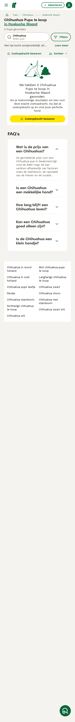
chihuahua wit (16, 315)
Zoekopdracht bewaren (26, 53)
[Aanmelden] (69, 5)
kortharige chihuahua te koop (20, 307)
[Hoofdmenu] (6, 5)
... (37, 15)
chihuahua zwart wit (52, 309)
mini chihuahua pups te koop (52, 269)
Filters (63, 37)
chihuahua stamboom (20, 299)
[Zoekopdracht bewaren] (65, 710)
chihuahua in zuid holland (18, 279)
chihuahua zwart (49, 287)
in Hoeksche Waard (20, 24)
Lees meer (61, 45)
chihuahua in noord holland (19, 269)
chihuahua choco (49, 293)
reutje (11, 293)
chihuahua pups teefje (21, 287)
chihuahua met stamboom (48, 301)
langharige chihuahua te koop (52, 279)
